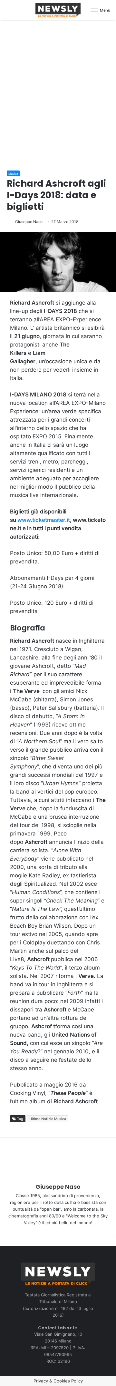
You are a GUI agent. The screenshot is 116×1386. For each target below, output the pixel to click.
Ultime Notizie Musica (47, 1119)
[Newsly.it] (58, 10)
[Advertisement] (58, 91)
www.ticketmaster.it (43, 520)
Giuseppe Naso (29, 221)
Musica (13, 173)
